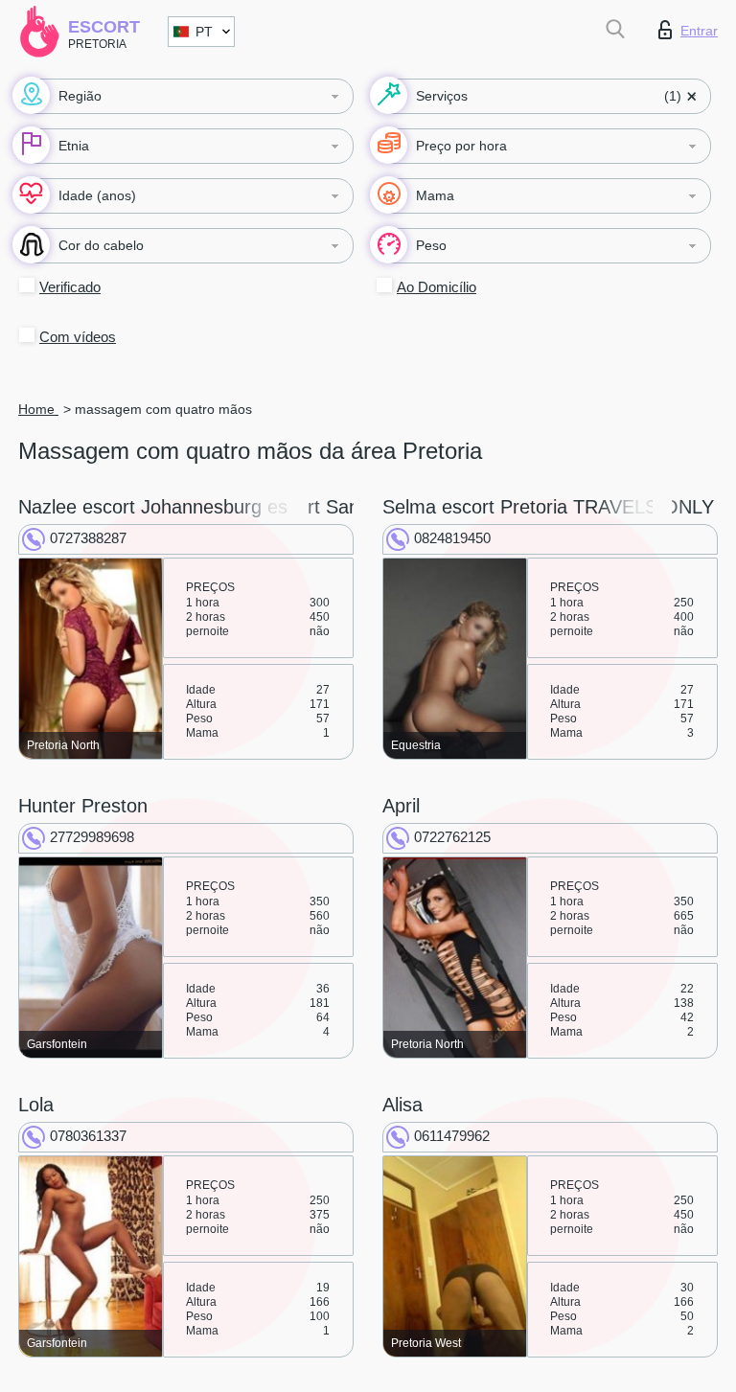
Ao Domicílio (436, 287)
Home (38, 409)
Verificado (70, 287)
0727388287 (88, 538)
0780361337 (88, 1136)
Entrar (699, 30)
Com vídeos (77, 337)
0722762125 (452, 837)
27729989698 (92, 837)
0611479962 (452, 1136)
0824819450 (452, 538)
